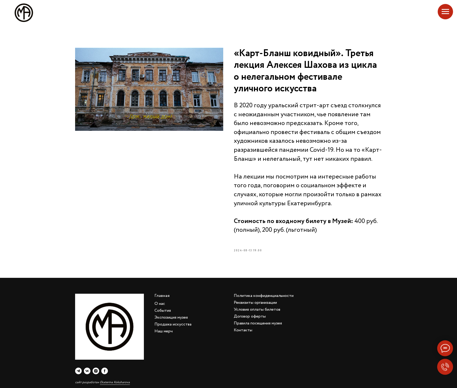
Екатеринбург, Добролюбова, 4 (412, 13)
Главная (162, 296)
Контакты (243, 330)
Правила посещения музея (258, 323)
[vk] (87, 371)
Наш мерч (163, 331)
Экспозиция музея (171, 317)
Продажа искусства (172, 324)
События (162, 310)
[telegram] (78, 371)
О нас (159, 304)
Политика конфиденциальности (264, 296)
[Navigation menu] (445, 11)
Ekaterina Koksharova (115, 382)
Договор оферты (250, 316)
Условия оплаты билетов (257, 309)
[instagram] (96, 371)
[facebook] (104, 371)
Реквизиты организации (255, 303)
